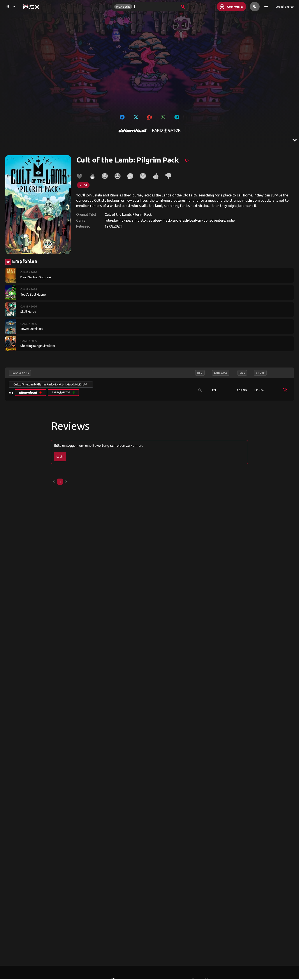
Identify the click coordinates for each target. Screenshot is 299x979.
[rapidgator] (166, 130)
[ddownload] (133, 130)
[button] (30, 392)
